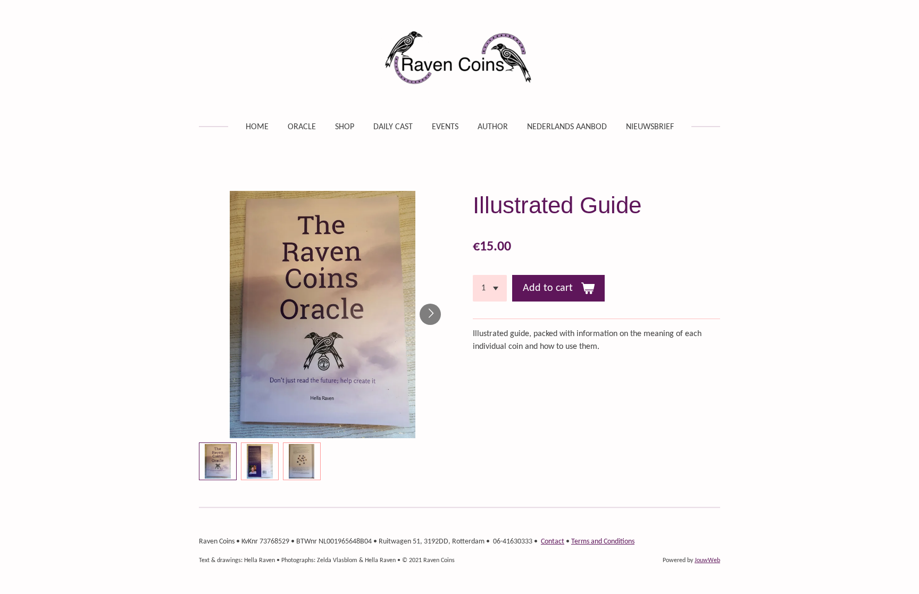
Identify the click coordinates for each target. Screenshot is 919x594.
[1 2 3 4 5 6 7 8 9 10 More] (490, 288)
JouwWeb (707, 560)
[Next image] (430, 314)
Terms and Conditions (602, 542)
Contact (552, 542)
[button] (218, 461)
